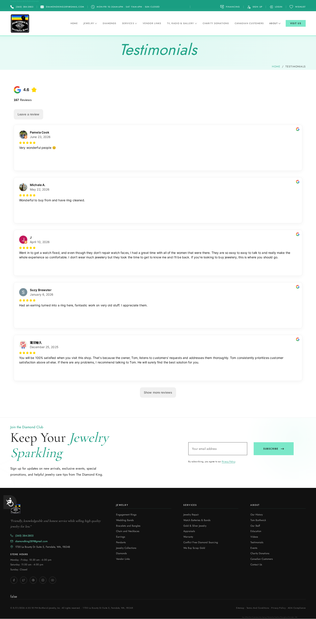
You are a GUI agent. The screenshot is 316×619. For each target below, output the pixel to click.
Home (74, 23)
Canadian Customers (249, 23)
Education (255, 531)
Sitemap (240, 608)
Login (278, 6)
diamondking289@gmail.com (31, 541)
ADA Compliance (297, 608)
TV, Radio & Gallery (180, 23)
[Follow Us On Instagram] (42, 580)
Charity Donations (216, 23)
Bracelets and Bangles (128, 525)
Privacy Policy (228, 461)
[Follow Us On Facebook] (13, 580)
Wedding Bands (125, 520)
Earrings (120, 536)
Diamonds (109, 23)
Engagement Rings (126, 514)
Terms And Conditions (258, 608)
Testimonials (256, 542)
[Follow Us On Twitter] (23, 580)
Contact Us (256, 564)
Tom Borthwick (258, 520)
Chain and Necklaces (127, 531)
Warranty (188, 536)
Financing (233, 6)
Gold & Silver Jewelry (194, 525)
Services (128, 23)
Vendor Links (152, 23)
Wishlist (300, 6)
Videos (254, 536)
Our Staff (255, 525)
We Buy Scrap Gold (194, 548)
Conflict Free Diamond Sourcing (200, 542)
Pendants (121, 542)
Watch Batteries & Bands (196, 520)
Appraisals (189, 531)
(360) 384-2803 (24, 536)
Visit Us (295, 23)
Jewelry (88, 23)
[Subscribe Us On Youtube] (52, 580)
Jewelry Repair (191, 514)
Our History (256, 514)
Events (253, 548)
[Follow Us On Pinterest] (33, 580)
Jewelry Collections (126, 548)
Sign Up (257, 6)
